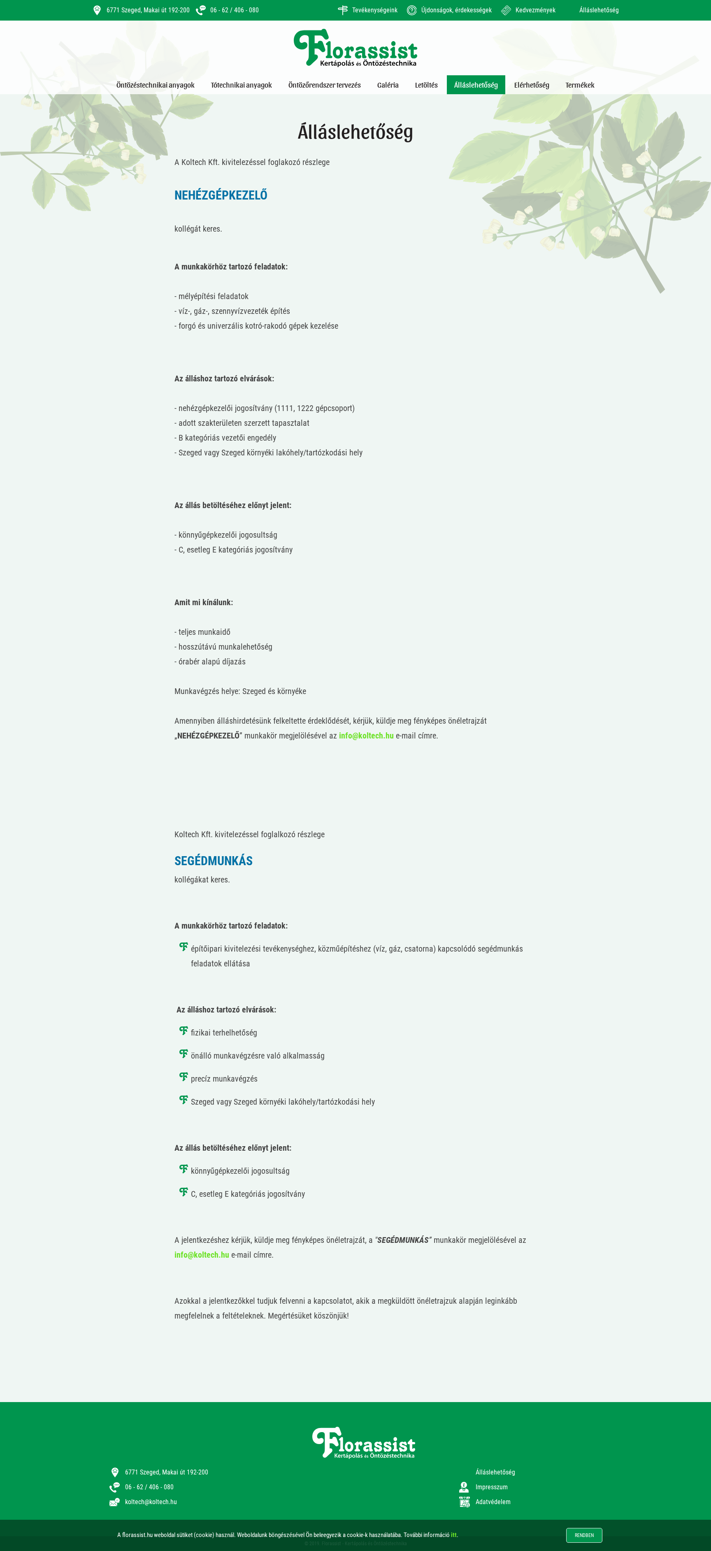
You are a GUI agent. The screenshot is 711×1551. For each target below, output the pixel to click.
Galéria (388, 84)
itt (454, 1535)
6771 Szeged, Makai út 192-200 (148, 10)
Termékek (580, 84)
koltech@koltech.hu (151, 1502)
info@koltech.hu (366, 736)
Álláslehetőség (599, 10)
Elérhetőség (531, 84)
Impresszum (492, 1487)
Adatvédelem (493, 1502)
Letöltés (426, 84)
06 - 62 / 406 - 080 (234, 10)
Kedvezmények (535, 10)
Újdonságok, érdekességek (456, 10)
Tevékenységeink (374, 10)
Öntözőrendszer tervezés (324, 84)
